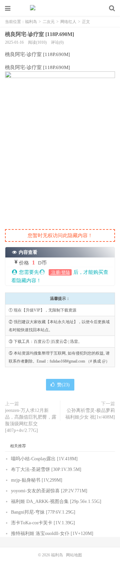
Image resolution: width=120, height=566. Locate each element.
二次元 (49, 21)
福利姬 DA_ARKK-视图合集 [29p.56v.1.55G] (56, 501)
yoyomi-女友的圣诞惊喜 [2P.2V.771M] (49, 490)
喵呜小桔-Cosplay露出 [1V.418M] (44, 458)
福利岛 (60, 8)
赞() (63, 384)
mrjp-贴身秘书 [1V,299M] (36, 480)
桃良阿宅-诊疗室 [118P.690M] (39, 34)
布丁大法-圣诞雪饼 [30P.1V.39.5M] (46, 469)
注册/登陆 (60, 272)
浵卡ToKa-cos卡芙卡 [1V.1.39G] (43, 522)
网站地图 (74, 555)
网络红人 (68, 21)
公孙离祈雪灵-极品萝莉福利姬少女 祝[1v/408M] (90, 414)
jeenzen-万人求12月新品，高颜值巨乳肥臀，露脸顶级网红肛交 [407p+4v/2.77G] (30, 420)
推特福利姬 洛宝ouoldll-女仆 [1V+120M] (52, 533)
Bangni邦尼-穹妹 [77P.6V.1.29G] (43, 512)
